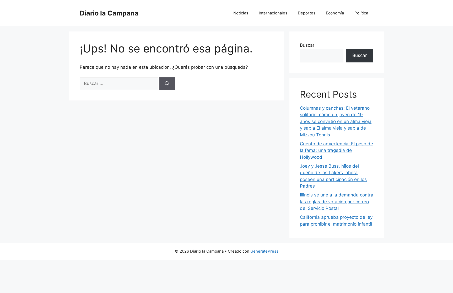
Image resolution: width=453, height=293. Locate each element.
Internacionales (273, 12)
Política (361, 12)
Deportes (306, 12)
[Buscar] (167, 83)
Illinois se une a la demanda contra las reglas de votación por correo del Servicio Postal (336, 201)
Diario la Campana (109, 13)
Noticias (240, 12)
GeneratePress (264, 251)
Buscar (307, 45)
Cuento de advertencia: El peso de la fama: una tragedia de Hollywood (336, 150)
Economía (335, 12)
